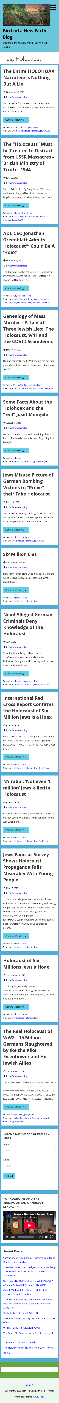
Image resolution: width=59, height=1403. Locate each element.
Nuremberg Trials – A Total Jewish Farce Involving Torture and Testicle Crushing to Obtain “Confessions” (29, 1271)
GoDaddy (39, 1396)
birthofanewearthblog (16, 97)
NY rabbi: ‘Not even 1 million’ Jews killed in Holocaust (27, 787)
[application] (29, 1225)
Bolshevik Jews (21, 216)
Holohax (7, 220)
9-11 (15, 385)
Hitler (15, 127)
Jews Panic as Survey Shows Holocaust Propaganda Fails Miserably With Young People (28, 867)
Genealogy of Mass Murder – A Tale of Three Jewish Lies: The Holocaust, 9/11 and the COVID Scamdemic (28, 328)
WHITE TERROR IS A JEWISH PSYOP (21, 1327)
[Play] (7, 1237)
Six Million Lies (20, 554)
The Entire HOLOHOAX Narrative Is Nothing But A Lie (28, 77)
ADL (14, 295)
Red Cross (44, 768)
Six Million (43, 841)
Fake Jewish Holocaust (29, 299)
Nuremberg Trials (31, 681)
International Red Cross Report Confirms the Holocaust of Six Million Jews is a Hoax (28, 707)
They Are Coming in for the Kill (19, 1342)
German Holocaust (40, 1118)
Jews (30, 127)
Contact (29, 1384)
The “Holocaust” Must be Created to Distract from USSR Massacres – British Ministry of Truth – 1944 (28, 156)
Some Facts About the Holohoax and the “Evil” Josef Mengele (27, 408)
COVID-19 (21, 385)
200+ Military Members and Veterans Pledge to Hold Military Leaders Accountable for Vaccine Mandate (28, 1303)
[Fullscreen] (51, 1237)
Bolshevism (34, 216)
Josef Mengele (41, 461)
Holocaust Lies (9, 302)
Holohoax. (31, 385)
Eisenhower (18, 1114)
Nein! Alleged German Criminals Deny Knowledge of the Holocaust (28, 623)
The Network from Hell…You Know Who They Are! (29, 1347)
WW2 (35, 127)
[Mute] (46, 1237)
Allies (16, 1118)
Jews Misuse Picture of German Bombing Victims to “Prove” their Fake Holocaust (28, 484)
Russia (30, 213)
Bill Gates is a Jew (12, 1353)
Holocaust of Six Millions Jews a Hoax (26, 963)
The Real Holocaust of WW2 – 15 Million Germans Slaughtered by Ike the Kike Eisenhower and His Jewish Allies (27, 1047)
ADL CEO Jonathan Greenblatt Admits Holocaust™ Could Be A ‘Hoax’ (29, 242)
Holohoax (23, 127)
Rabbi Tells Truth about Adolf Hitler (22, 1312)
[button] (54, 5)
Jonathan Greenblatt (41, 302)
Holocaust (25, 130)
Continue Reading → (16, 119)
